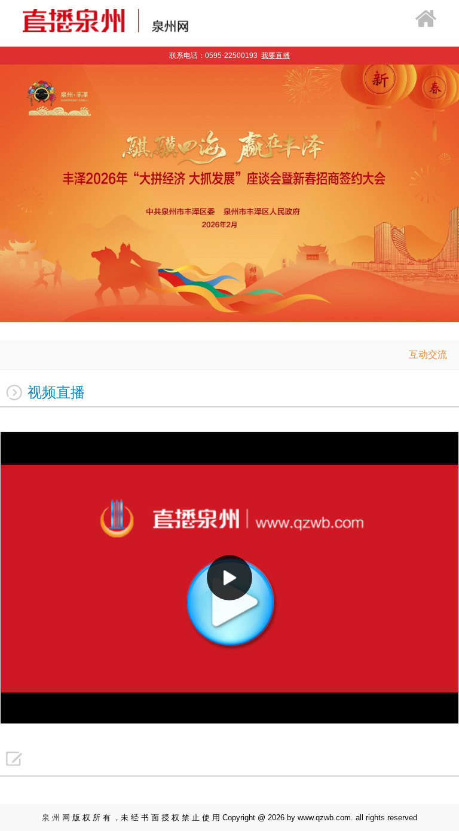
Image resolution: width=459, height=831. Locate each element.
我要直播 (275, 55)
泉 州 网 (56, 817)
